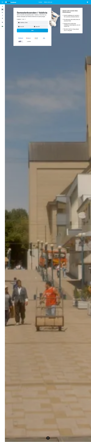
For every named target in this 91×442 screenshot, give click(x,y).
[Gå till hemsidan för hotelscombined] (10, 2)
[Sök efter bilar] (2, 12)
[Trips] (2, 22)
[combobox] (21, 19)
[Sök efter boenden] (2, 9)
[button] (2, 2)
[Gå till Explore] (2, 18)
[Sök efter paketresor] (2, 15)
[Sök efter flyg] (2, 6)
